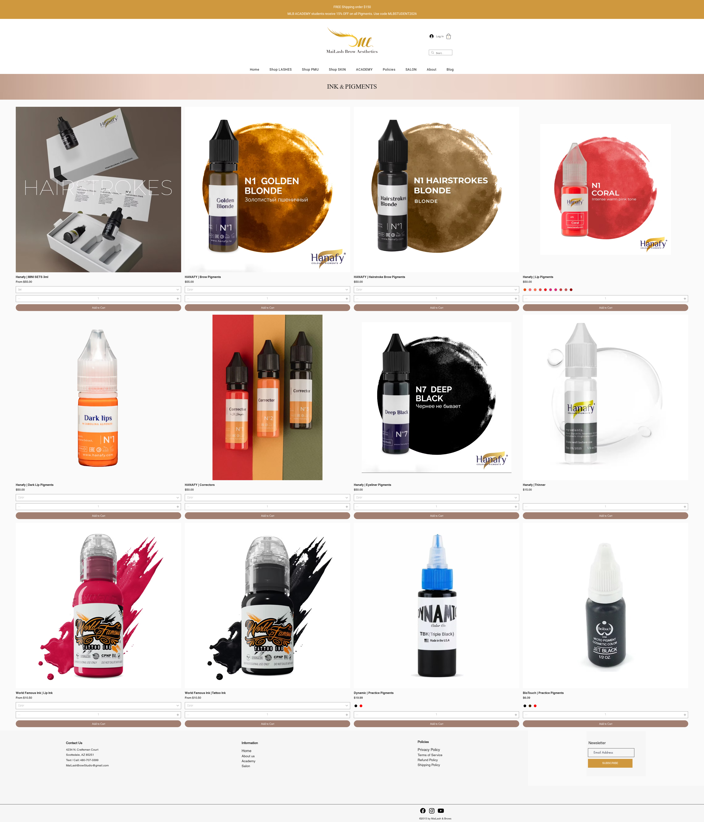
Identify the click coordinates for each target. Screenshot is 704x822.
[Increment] (178, 298)
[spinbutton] (98, 298)
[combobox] (98, 289)
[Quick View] (98, 189)
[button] (448, 36)
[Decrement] (18, 298)
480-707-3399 (89, 760)
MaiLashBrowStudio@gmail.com (87, 765)
